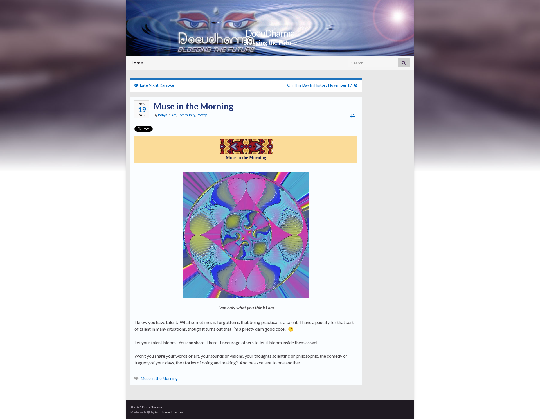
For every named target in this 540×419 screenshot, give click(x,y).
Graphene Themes (169, 412)
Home (136, 62)
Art (173, 115)
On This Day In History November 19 (319, 85)
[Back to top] (527, 406)
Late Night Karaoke (157, 85)
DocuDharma (270, 33)
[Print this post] (352, 115)
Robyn (162, 115)
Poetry (202, 115)
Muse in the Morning (159, 378)
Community (186, 115)
